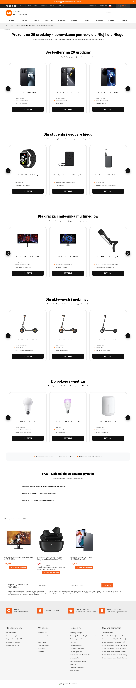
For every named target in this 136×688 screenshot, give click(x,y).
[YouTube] (15, 6)
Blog (21, 5)
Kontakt (61, 5)
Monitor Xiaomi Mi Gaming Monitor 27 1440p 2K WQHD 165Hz (18, 558)
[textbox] (117, 13)
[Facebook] (7, 6)
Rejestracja (104, 6)
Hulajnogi (37, 20)
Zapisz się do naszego (18, 585)
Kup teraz (27, 109)
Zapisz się (107, 585)
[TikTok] (12, 6)
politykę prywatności (34, 594)
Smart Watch (62, 20)
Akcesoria (99, 20)
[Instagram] (9, 6)
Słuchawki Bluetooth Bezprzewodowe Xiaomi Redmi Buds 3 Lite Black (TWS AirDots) (49, 559)
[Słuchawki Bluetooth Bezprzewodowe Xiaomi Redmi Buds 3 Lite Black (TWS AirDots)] (51, 540)
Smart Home (49, 20)
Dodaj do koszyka (19, 567)
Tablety (24, 20)
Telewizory (111, 20)
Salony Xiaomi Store (47, 5)
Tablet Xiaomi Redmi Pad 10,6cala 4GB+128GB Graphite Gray (81, 558)
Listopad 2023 (22, 519)
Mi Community (32, 5)
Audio (87, 20)
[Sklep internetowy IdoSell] (68, 684)
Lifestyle (74, 20)
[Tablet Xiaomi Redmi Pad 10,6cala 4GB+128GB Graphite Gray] (84, 540)
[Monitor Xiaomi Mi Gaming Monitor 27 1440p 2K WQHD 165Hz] (18, 540)
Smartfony (12, 20)
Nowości (125, 20)
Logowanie (92, 6)
